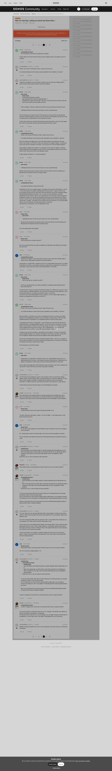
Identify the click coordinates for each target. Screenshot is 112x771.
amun (21, 211)
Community (16, 14)
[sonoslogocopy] (56, 3)
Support (15, 3)
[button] (86, 9)
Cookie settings (55, 646)
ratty (21, 255)
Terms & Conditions (45, 646)
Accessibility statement (65, 646)
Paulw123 (22, 464)
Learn (10, 3)
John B (21, 49)
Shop (5, 3)
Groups (59, 9)
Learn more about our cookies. (82, 761)
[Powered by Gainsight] (56, 643)
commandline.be (24, 66)
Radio (21, 3)
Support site (66, 9)
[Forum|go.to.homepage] (26, 9)
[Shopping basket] (106, 3)
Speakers (34, 14)
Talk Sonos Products (25, 14)
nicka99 (21, 393)
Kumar (21, 92)
